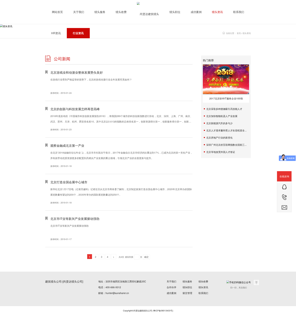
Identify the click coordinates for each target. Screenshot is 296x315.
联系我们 (238, 12)
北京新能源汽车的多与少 (219, 123)
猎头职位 (174, 12)
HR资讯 (56, 33)
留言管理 (187, 293)
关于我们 (78, 12)
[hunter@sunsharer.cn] (284, 207)
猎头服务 (99, 12)
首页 (239, 33)
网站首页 (57, 12)
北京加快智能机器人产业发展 (221, 116)
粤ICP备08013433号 (162, 310)
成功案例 (196, 12)
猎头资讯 (217, 12)
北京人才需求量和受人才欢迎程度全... (226, 130)
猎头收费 (121, 12)
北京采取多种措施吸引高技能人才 (224, 109)
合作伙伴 (171, 287)
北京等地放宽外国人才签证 (220, 152)
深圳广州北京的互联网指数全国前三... (226, 144)
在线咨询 (284, 176)
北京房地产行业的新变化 (219, 137)
